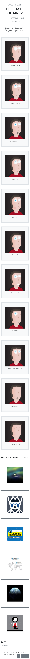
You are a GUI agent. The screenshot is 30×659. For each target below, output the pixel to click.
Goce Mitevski (15, 5)
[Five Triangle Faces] (15, 504)
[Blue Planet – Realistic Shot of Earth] (15, 593)
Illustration (15, 21)
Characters (4, 645)
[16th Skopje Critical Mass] (15, 534)
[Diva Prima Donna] (15, 623)
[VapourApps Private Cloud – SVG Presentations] (15, 564)
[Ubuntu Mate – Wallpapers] (15, 475)
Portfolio (14, 18)
